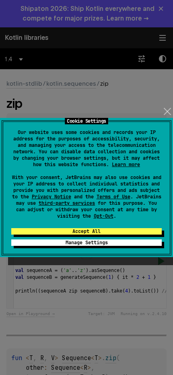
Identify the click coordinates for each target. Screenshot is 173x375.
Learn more (126, 164)
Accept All (86, 231)
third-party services (67, 203)
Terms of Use (113, 197)
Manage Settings (87, 242)
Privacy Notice (51, 197)
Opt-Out (103, 216)
